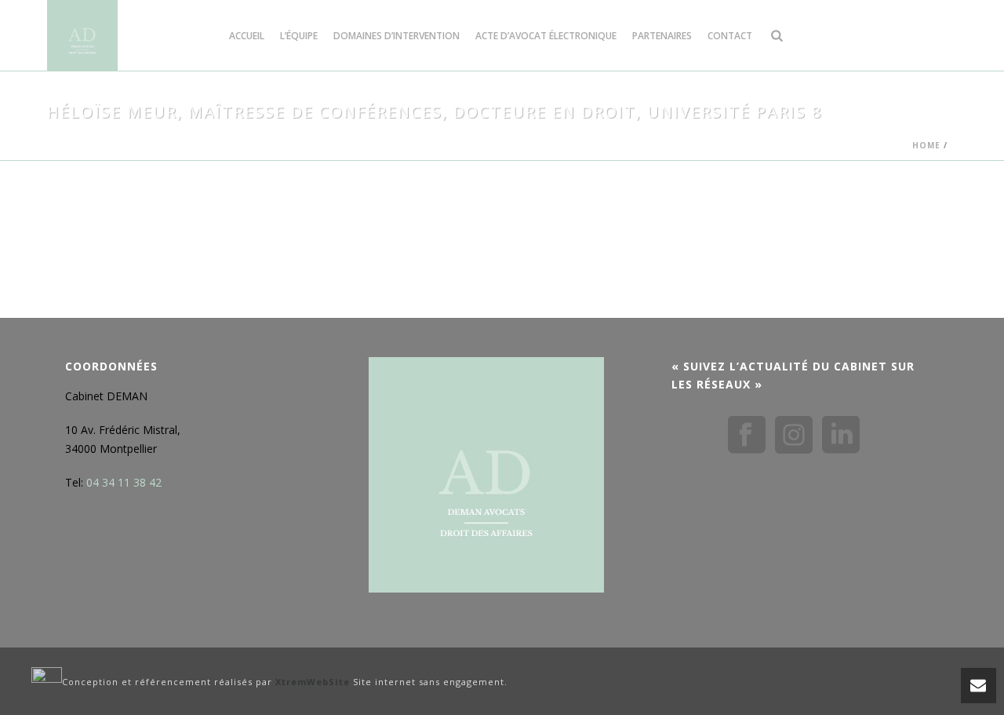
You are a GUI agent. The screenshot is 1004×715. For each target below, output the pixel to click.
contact (730, 35)
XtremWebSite (312, 682)
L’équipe (299, 35)
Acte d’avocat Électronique (546, 35)
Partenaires (662, 35)
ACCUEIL (246, 35)
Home (926, 145)
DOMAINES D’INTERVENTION (396, 35)
